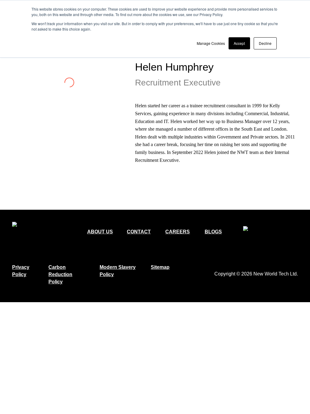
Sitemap (160, 267)
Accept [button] (239, 43)
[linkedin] (139, 173)
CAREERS (177, 231)
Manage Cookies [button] (211, 43)
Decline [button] (265, 43)
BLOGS (213, 231)
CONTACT (139, 231)
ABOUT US (100, 231)
